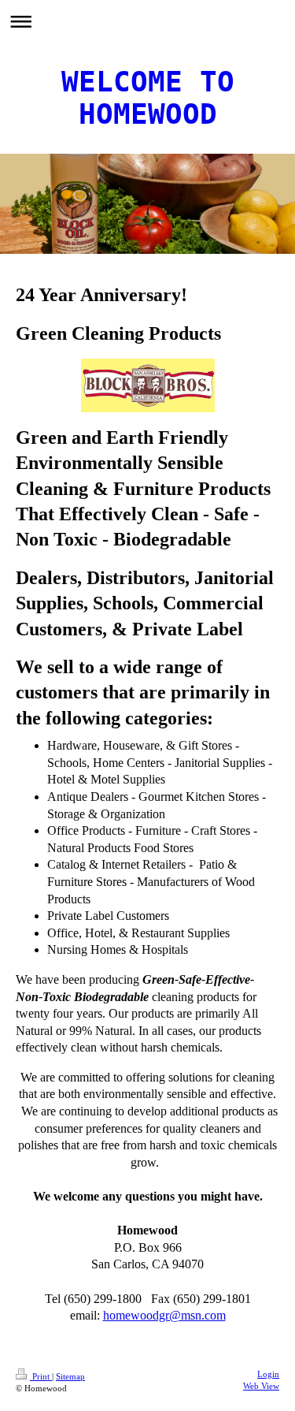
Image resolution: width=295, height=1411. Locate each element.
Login (268, 1374)
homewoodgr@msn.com (164, 1315)
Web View (261, 1386)
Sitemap (70, 1376)
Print (41, 1376)
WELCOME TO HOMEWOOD (147, 97)
